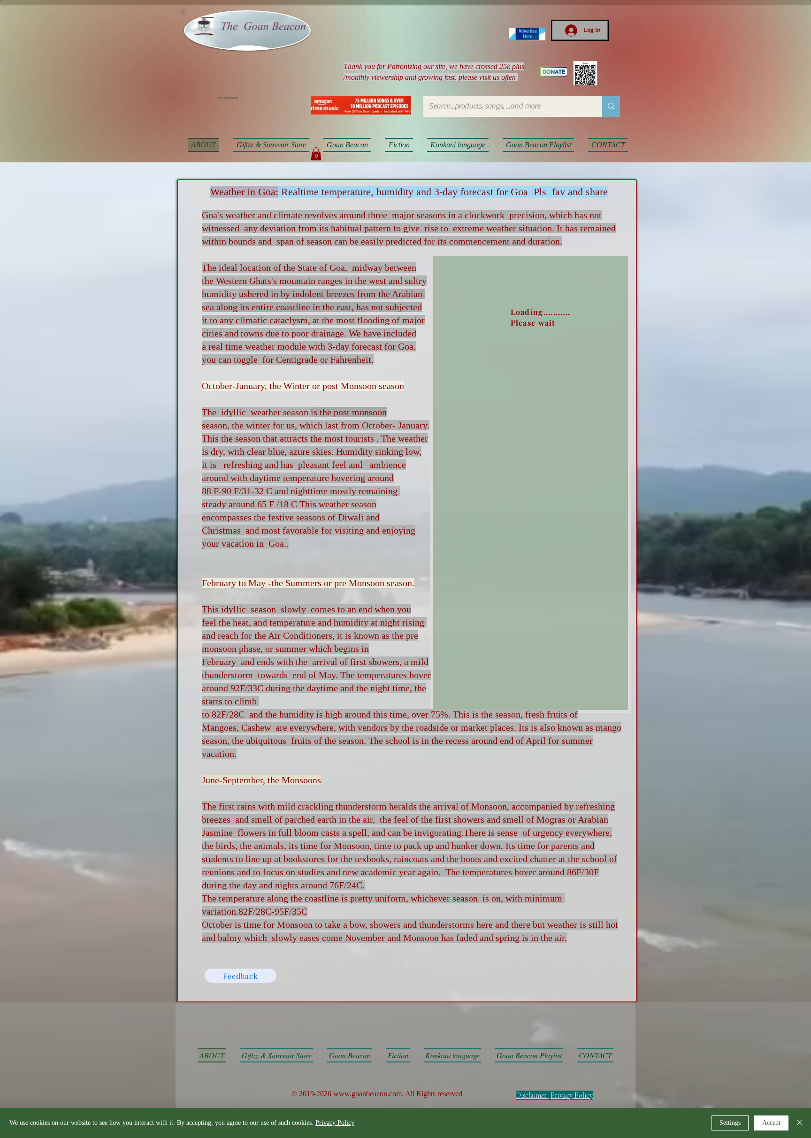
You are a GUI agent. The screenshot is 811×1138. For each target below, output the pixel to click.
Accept (771, 1122)
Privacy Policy (572, 1095)
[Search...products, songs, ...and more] (611, 106)
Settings (730, 1122)
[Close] (799, 1122)
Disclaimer (531, 1095)
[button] (316, 153)
